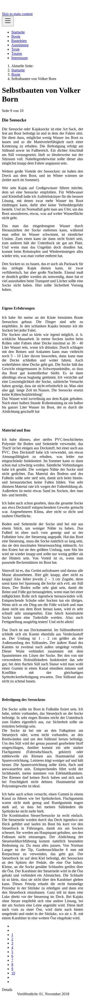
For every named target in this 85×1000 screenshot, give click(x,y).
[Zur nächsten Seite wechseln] (12, 977)
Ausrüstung (20, 45)
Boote (15, 36)
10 (13, 973)
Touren (16, 54)
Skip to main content (17, 14)
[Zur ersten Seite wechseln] (12, 926)
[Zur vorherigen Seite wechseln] (12, 930)
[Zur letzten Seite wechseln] (12, 982)
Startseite (18, 32)
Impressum (19, 58)
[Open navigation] (8, 21)
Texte (15, 49)
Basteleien (19, 41)
